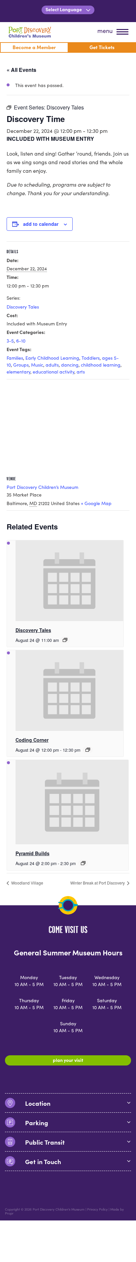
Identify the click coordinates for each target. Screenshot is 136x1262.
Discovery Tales (23, 307)
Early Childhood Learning (52, 358)
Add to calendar (40, 224)
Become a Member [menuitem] (34, 47)
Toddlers (91, 358)
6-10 (20, 341)
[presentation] (69, 580)
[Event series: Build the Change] (83, 863)
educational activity (53, 372)
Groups (21, 365)
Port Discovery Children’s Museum (42, 487)
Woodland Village (26, 883)
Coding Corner (32, 739)
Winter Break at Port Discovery (98, 883)
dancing (70, 365)
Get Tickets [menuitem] (102, 47)
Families (15, 358)
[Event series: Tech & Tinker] (87, 750)
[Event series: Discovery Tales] (65, 640)
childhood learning (100, 365)
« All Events (21, 70)
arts (81, 372)
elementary (18, 372)
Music (37, 365)
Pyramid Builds (33, 853)
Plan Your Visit (68, 1060)
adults (52, 365)
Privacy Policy (97, 1209)
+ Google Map (96, 503)
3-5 (10, 341)
